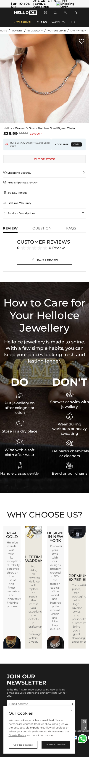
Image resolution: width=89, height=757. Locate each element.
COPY (76, 144)
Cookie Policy (17, 735)
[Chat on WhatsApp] (82, 738)
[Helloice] (25, 12)
